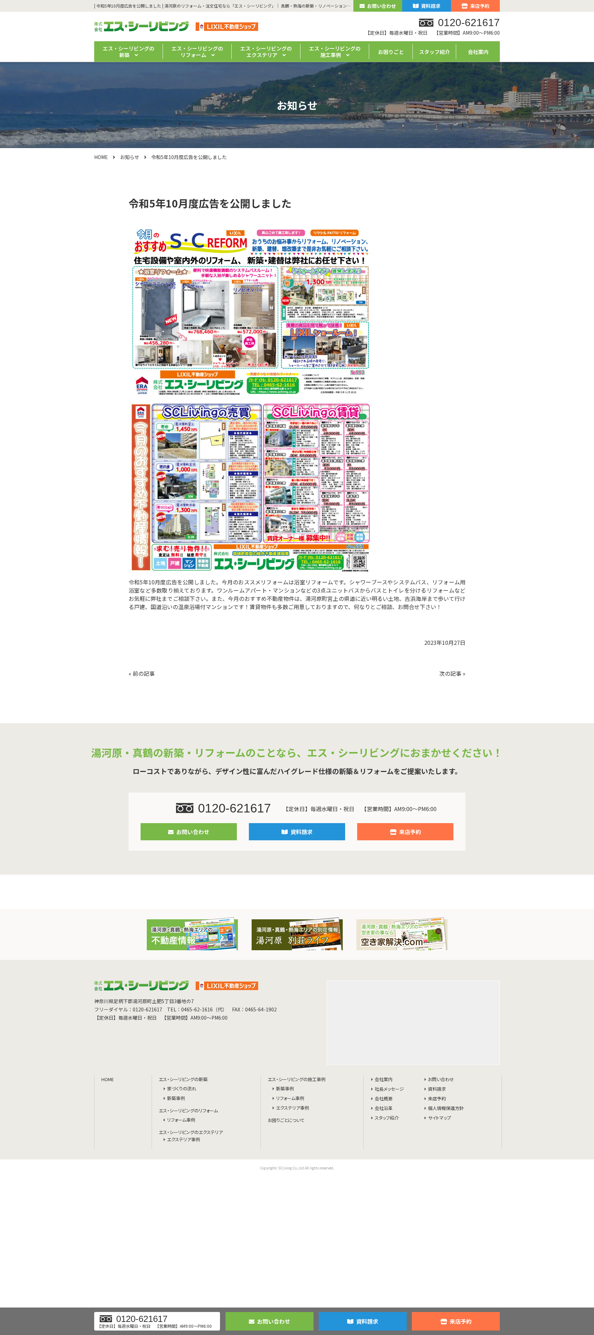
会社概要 (384, 1099)
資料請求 (430, 5)
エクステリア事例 (183, 1140)
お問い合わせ (381, 5)
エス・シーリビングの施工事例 (297, 1079)
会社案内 (478, 51)
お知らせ (129, 157)
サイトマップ (439, 1118)
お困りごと (391, 51)
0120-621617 (234, 808)
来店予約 (480, 5)
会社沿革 (384, 1108)
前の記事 (144, 673)
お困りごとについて (286, 1120)
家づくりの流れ (181, 1089)
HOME (101, 157)
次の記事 (450, 673)
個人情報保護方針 (446, 1108)
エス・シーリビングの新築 (183, 1079)
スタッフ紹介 (434, 51)
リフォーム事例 (181, 1120)
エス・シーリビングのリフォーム (188, 1111)
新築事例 (176, 1098)
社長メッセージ (389, 1089)
